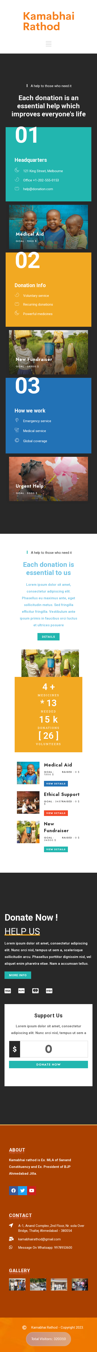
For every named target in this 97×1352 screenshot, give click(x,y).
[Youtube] (31, 1190)
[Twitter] (22, 1190)
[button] (48, 636)
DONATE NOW (48, 1064)
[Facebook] (13, 1190)
